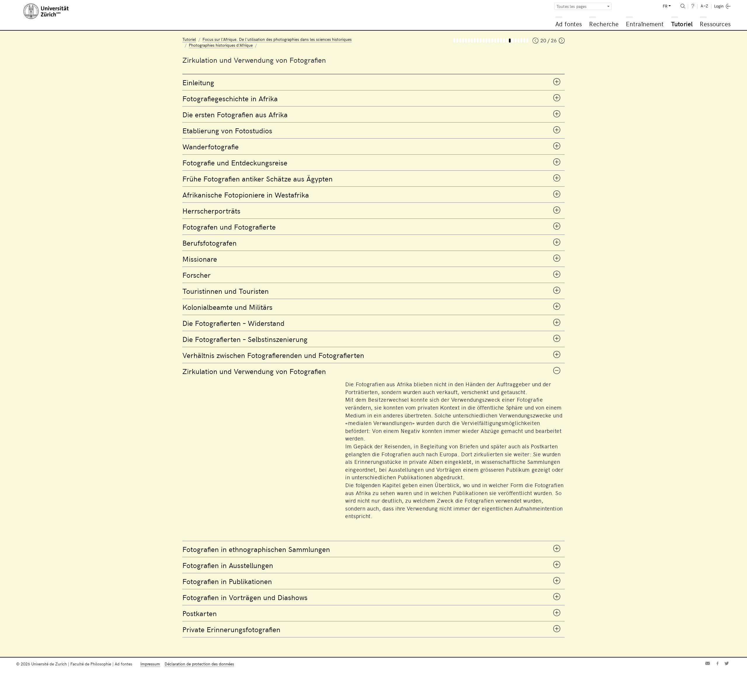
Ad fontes (568, 24)
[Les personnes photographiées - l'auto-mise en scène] (504, 41)
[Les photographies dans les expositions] (515, 41)
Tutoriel (682, 24)
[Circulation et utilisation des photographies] (510, 41)
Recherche (604, 24)
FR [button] (665, 6)
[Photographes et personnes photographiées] (483, 41)
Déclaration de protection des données (199, 664)
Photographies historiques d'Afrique (221, 45)
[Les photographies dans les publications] (518, 41)
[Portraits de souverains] (480, 41)
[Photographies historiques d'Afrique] (454, 41)
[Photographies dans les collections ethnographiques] (513, 41)
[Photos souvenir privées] (527, 41)
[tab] (373, 82)
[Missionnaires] (489, 41)
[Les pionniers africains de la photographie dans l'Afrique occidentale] (478, 41)
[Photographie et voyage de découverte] (472, 41)
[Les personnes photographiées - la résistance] (501, 41)
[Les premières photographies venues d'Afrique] (463, 41)
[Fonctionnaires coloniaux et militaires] (498, 41)
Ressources (715, 24)
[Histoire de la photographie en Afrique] (460, 41)
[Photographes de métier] (486, 41)
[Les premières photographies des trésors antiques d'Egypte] (475, 41)
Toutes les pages (571, 6)
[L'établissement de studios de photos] (466, 41)
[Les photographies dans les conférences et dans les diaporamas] (521, 41)
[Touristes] (495, 41)
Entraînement (645, 24)
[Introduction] (457, 41)
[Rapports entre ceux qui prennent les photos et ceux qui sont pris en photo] (507, 41)
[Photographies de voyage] (469, 41)
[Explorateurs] (492, 41)
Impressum (150, 664)
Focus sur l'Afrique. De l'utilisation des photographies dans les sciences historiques (277, 39)
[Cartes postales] (524, 41)
